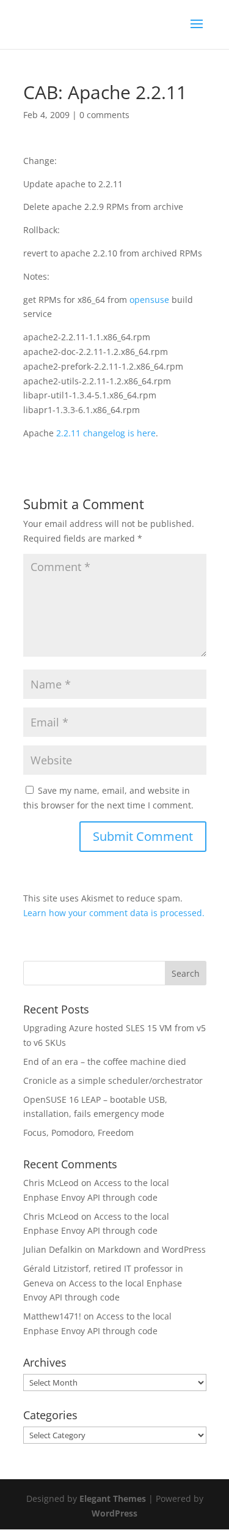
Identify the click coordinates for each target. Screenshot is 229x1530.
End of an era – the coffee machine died (104, 1061)
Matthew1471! (52, 1316)
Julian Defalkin (52, 1249)
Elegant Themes (112, 1498)
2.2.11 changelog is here (106, 433)
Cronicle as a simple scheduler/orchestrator (113, 1080)
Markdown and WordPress (152, 1249)
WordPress (114, 1513)
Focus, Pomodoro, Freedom (78, 1132)
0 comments (104, 115)
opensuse (149, 299)
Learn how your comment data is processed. (114, 913)
